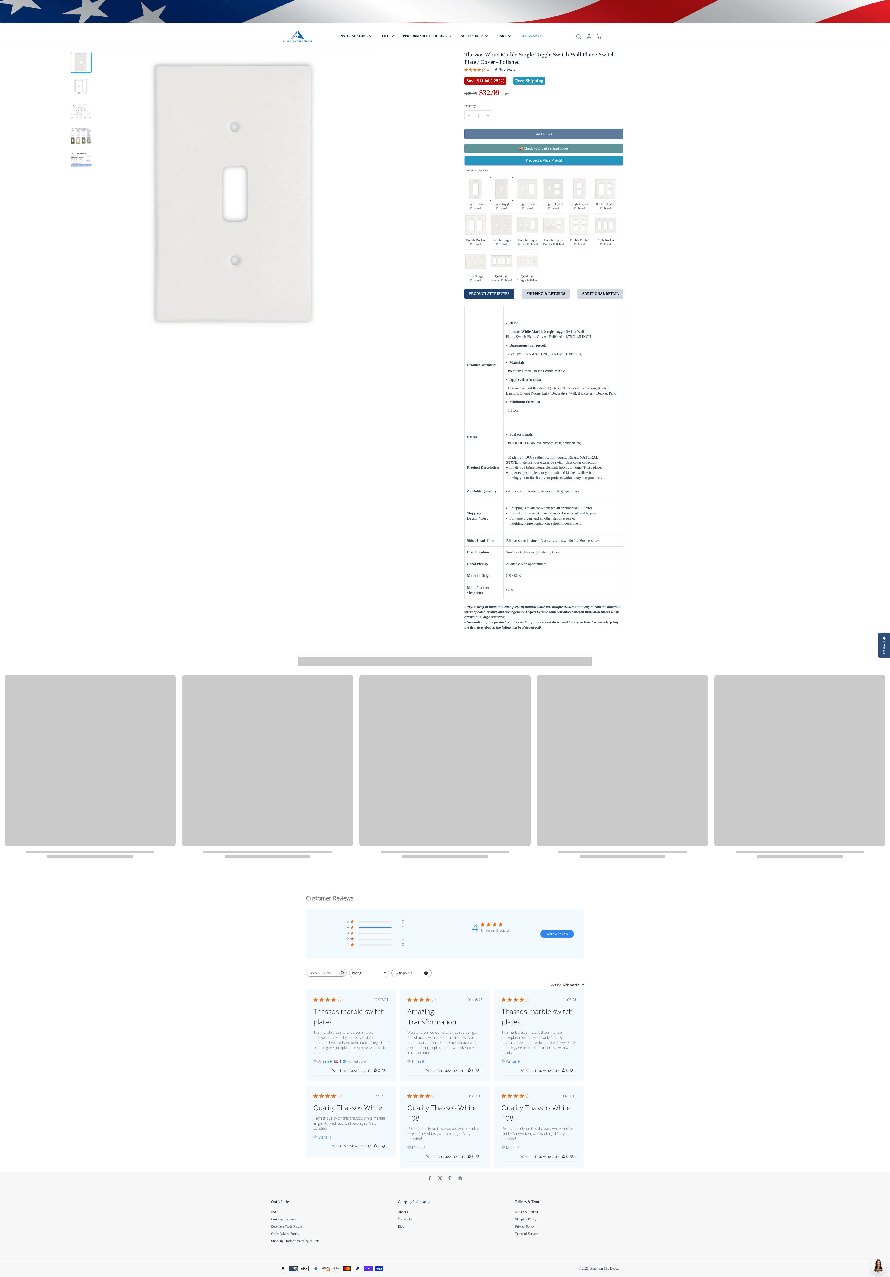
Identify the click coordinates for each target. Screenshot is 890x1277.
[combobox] (369, 973)
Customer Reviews (283, 1219)
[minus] (469, 115)
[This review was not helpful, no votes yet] (383, 1070)
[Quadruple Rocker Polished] (501, 261)
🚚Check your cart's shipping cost (544, 148)
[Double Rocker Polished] (475, 225)
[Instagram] (460, 1178)
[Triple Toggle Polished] (475, 261)
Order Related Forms (285, 1233)
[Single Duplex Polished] (579, 189)
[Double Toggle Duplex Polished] (553, 225)
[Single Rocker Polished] (475, 189)
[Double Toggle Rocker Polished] (527, 225)
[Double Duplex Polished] (579, 225)
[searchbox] (322, 972)
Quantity (470, 106)
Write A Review (557, 934)
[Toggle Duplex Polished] (553, 189)
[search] (578, 36)
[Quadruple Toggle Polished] (527, 261)
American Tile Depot (604, 1268)
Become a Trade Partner (287, 1226)
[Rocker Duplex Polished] (605, 189)
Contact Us (405, 1219)
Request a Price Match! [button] (544, 160)
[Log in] (589, 36)
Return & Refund (526, 1212)
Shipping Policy (525, 1219)
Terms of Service (526, 1233)
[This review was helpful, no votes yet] (375, 1070)
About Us (404, 1212)
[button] (543, 134)
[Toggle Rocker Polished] (527, 189)
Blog (401, 1226)
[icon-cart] (599, 36)
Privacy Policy (524, 1226)
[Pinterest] (450, 1178)
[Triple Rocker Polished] (605, 225)
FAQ (274, 1212)
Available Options (476, 170)
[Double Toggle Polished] (501, 225)
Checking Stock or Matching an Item (295, 1241)
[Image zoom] (236, 194)
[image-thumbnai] (81, 62)
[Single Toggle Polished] (501, 189)
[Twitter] (440, 1178)
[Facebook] (430, 1178)
